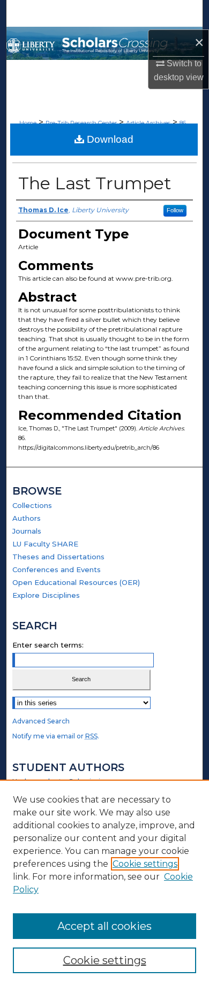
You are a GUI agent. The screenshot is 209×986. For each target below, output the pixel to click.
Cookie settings (145, 864)
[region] (104, 883)
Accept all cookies (104, 926)
